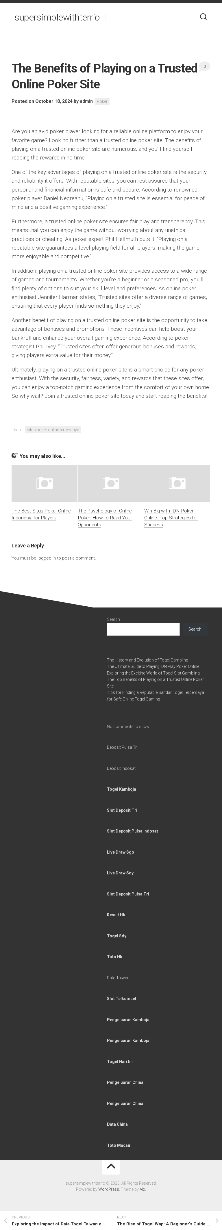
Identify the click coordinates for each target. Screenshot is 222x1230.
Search (113, 619)
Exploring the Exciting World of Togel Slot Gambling (153, 673)
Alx (142, 1189)
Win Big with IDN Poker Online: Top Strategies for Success (171, 517)
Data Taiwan (118, 978)
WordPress (108, 1189)
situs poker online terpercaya (53, 430)
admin (86, 101)
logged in (47, 558)
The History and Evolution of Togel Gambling (147, 660)
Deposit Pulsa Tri (122, 747)
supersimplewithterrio (57, 17)
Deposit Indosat (121, 768)
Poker (102, 101)
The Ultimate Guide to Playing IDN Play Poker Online (153, 666)
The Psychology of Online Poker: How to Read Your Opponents (105, 517)
